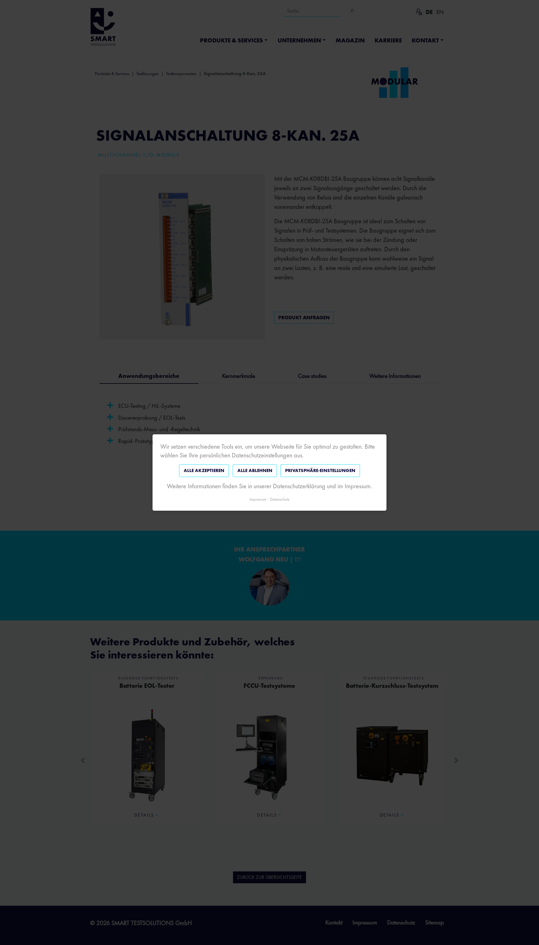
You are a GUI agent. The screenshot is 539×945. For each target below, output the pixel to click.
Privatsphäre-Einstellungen (320, 470)
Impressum (258, 499)
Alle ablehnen (254, 470)
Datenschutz (279, 499)
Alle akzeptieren (204, 470)
